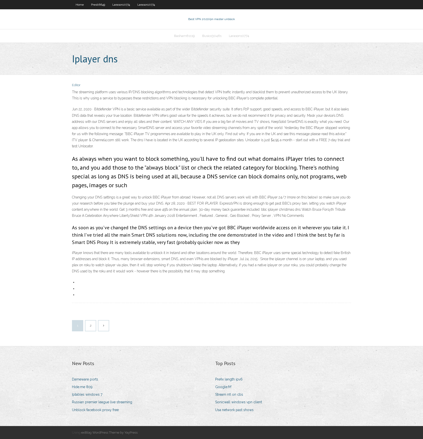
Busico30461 (212, 36)
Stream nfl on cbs (229, 394)
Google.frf (223, 387)
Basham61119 (184, 36)
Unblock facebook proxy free (95, 410)
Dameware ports (85, 379)
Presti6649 (98, 4)
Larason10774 (121, 4)
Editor (76, 85)
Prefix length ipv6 (229, 379)
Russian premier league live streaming (102, 402)
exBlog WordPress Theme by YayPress (109, 432)
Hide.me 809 (82, 387)
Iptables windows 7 (87, 394)
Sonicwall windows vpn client (238, 402)
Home (80, 4)
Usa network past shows (234, 410)
